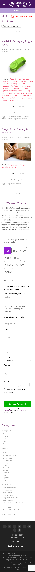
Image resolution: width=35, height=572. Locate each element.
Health (11, 180)
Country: (7, 357)
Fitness (6, 473)
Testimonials (7, 505)
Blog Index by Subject (10, 455)
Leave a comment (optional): (14, 294)
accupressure (12, 117)
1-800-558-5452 (17, 542)
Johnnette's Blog (8, 493)
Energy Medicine (14, 113)
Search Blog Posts (12, 26)
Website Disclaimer (23, 567)
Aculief (19, 117)
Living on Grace (8, 495)
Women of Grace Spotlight (11, 510)
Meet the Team (8, 500)
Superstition (6, 478)
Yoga (4, 480)
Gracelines (4, 448)
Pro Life (5, 444)
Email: (6, 342)
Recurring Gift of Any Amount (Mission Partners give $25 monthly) (16, 308)
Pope (4, 441)
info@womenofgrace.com (17, 546)
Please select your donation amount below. (15, 240)
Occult (5, 465)
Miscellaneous (7, 460)
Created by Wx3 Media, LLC (9, 567)
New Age (23, 113)
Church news (7, 434)
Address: (7, 365)
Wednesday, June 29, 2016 (16, 137)
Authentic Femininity (9, 488)
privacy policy (20, 410)
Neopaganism (7, 463)
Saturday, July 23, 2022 (15, 49)
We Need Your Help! (24, 16)
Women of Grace (6, 484)
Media (5, 439)
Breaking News (6, 431)
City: (5, 374)
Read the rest (16, 106)
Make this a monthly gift (15, 317)
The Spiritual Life (8, 507)
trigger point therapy (20, 119)
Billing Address (10, 323)
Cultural (5, 436)
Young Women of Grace (9, 514)
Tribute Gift (9, 280)
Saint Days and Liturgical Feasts (13, 502)
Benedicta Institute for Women (12, 490)
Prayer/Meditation (8, 468)
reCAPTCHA (7, 410)
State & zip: (8, 381)
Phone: (6, 349)
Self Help (24, 180)
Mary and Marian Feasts (10, 498)
